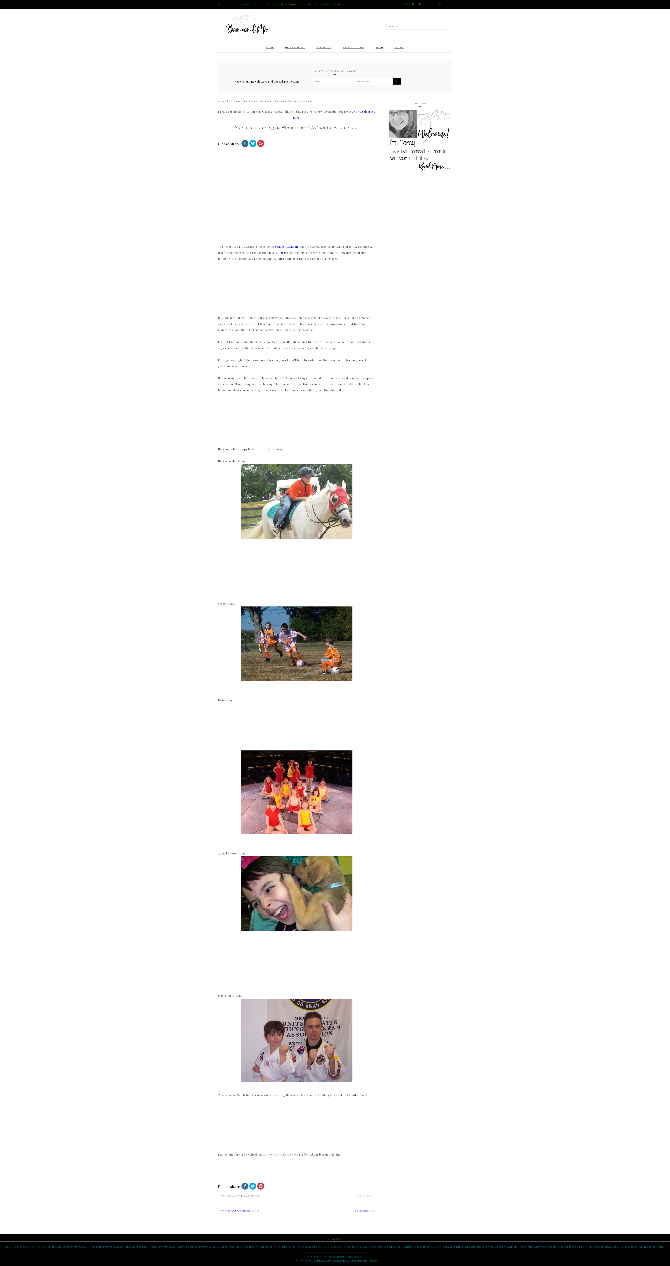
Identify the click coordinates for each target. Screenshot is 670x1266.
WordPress (362, 1260)
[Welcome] (420, 141)
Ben (222, 1195)
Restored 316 (355, 1256)
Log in (373, 1260)
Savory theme (336, 1256)
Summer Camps (250, 1195)
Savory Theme (321, 1260)
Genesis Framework (344, 1260)
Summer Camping (287, 246)
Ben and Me (247, 26)
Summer (232, 1195)
